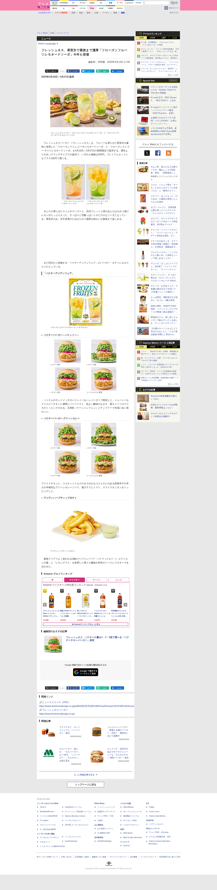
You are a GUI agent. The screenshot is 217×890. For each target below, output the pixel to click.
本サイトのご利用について (47, 857)
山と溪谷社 (98, 825)
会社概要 (133, 857)
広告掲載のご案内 (82, 857)
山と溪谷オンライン (105, 829)
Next (126, 604)
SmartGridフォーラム (73, 807)
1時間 (141, 38)
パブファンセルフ (156, 824)
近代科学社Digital (104, 841)
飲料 (88, 13)
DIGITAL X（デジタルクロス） (77, 825)
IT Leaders (44, 820)
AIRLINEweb (128, 807)
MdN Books (128, 833)
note (104, 71)
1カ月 (174, 38)
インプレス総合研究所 (49, 816)
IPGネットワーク (153, 829)
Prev (45, 604)
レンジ (119, 580)
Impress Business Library (75, 816)
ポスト (53, 71)
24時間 (152, 38)
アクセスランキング (152, 34)
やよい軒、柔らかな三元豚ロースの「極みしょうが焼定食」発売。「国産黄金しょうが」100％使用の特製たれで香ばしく (164, 173)
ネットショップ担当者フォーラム (78, 812)
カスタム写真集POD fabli (159, 837)
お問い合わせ (66, 857)
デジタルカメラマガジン (49, 837)
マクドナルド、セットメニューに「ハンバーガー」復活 (69, 730)
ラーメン (97, 580)
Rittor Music (99, 803)
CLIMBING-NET (103, 833)
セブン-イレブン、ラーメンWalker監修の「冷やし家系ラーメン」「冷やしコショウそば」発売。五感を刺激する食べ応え (160, 51)
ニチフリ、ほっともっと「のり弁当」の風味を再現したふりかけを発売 (164, 199)
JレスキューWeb (130, 820)
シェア (75, 71)
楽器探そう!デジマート (106, 812)
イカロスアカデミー (131, 825)
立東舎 (100, 820)
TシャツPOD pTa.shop (158, 832)
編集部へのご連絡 (99, 857)
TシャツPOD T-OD (105, 816)
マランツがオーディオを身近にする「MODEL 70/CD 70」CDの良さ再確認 (164, 90)
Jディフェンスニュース (132, 812)
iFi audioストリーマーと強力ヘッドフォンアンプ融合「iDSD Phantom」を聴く (164, 110)
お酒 (96, 13)
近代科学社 (98, 837)
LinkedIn (119, 71)
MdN (122, 829)
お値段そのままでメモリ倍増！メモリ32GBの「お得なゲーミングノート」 (164, 120)
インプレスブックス (73, 837)
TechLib (126, 846)
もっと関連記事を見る (84, 775)
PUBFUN (150, 820)
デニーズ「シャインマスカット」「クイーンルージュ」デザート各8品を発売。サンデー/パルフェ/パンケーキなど (159, 64)
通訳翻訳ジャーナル (131, 816)
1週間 (163, 38)
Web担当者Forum (47, 812)
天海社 (151, 807)
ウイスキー (74, 580)
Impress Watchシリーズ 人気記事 (159, 343)
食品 (81, 13)
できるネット (45, 842)
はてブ (89, 71)
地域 (115, 13)
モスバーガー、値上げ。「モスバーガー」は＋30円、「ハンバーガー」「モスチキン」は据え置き (69, 755)
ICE (147, 803)
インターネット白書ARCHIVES (52, 846)
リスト (62, 71)
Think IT (43, 807)
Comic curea (154, 812)
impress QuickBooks (157, 816)
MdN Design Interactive (132, 837)
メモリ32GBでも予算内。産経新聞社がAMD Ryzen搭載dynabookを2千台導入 (164, 131)
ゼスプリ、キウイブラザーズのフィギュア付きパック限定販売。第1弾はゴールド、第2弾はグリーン (160, 58)
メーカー (105, 13)
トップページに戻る (85, 784)
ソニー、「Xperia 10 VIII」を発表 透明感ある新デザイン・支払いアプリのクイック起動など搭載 (159, 353)
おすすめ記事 (149, 390)
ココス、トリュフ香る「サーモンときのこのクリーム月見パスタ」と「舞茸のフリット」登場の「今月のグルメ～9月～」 (164, 191)
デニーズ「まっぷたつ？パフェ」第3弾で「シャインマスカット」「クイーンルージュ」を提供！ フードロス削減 (159, 71)
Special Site (149, 80)
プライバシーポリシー (118, 857)
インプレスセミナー (73, 820)
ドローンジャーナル (48, 825)
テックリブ (124, 842)
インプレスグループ (148, 857)
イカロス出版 (125, 803)
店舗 (73, 13)
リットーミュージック (106, 807)
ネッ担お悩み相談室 (48, 829)
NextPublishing (71, 841)
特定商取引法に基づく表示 (170, 857)
